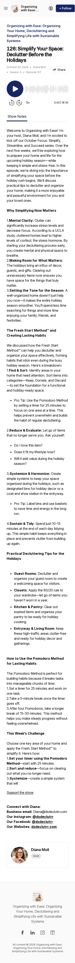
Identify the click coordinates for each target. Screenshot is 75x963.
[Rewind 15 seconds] (12, 103)
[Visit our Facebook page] (22, 933)
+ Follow (65, 8)
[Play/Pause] (15, 89)
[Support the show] (50, 8)
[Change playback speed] (28, 103)
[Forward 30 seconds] (19, 103)
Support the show (20, 792)
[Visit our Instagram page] (42, 933)
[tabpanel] (37, 485)
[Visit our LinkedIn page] (32, 933)
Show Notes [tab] (17, 116)
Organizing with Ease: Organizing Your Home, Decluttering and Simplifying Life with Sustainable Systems (30, 8)
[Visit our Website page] (52, 933)
